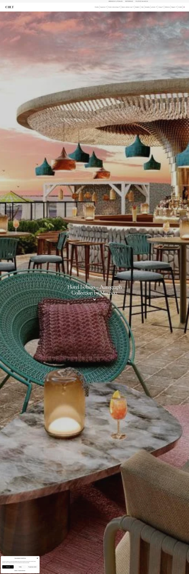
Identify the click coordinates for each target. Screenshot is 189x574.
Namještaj (147, 7)
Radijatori (137, 7)
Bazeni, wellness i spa (127, 7)
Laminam (153, 7)
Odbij (20, 567)
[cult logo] (9, 7)
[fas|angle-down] (94, 300)
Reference (167, 7)
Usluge (160, 7)
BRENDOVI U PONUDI (116, 1)
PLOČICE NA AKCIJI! (142, 1)
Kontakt (180, 7)
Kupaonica (102, 7)
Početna (97, 7)
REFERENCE (129, 1)
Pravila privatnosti (21, 570)
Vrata (142, 7)
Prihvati (8, 567)
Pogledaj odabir (32, 567)
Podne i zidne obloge (113, 7)
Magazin (173, 7)
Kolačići (16, 570)
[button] (37, 558)
